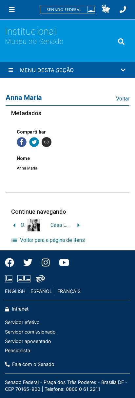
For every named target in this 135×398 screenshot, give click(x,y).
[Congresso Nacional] (24, 278)
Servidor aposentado (28, 341)
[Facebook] (12, 262)
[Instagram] (45, 262)
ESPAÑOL (41, 291)
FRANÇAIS (69, 291)
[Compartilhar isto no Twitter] (34, 142)
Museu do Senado (34, 41)
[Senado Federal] (67, 9)
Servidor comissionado (30, 332)
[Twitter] (28, 262)
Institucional (30, 31)
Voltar (122, 99)
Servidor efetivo (22, 322)
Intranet (19, 309)
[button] (105, 10)
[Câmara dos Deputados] (10, 278)
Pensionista (17, 350)
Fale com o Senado (32, 364)
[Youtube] (61, 262)
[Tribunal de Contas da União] (39, 278)
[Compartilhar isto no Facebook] (22, 142)
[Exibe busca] (121, 41)
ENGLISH (15, 291)
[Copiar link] (46, 142)
